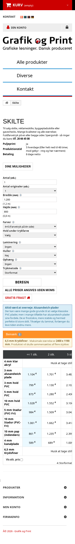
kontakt (9, 16)
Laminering (10, 242)
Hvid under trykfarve (16, 231)
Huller (7, 251)
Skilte (15, 102)
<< (28, 354)
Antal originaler (13, 186)
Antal (6, 178)
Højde (6, 207)
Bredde (7, 195)
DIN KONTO (18, 27)
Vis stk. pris (13, 459)
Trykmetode (10, 268)
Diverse (24, 75)
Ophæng (8, 259)
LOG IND (67, 27)
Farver (7, 222)
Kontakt (25, 89)
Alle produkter (32, 62)
